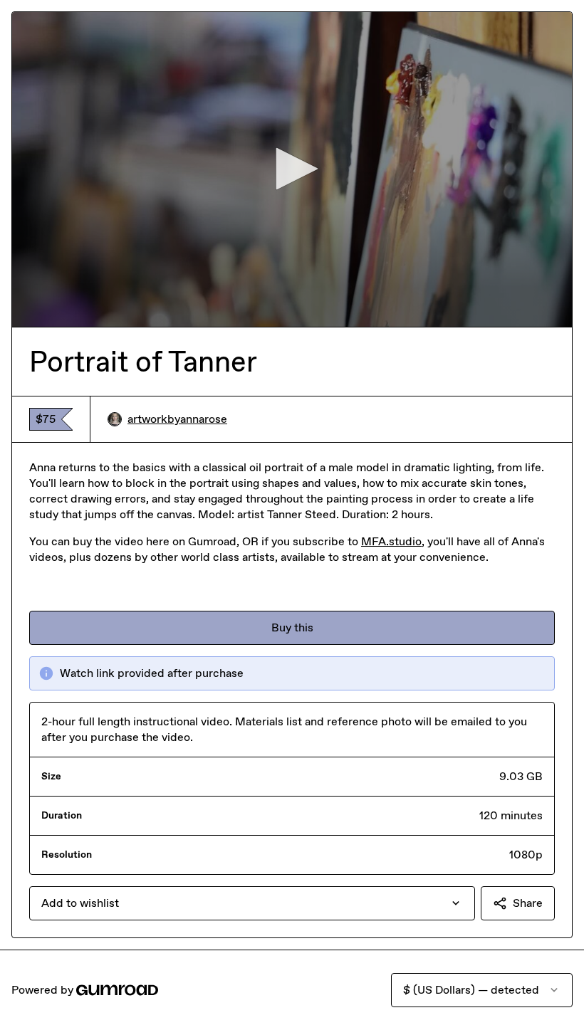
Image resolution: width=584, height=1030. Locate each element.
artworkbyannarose (177, 419)
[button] (292, 168)
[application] (292, 169)
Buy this (292, 627)
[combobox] (252, 903)
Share (528, 903)
